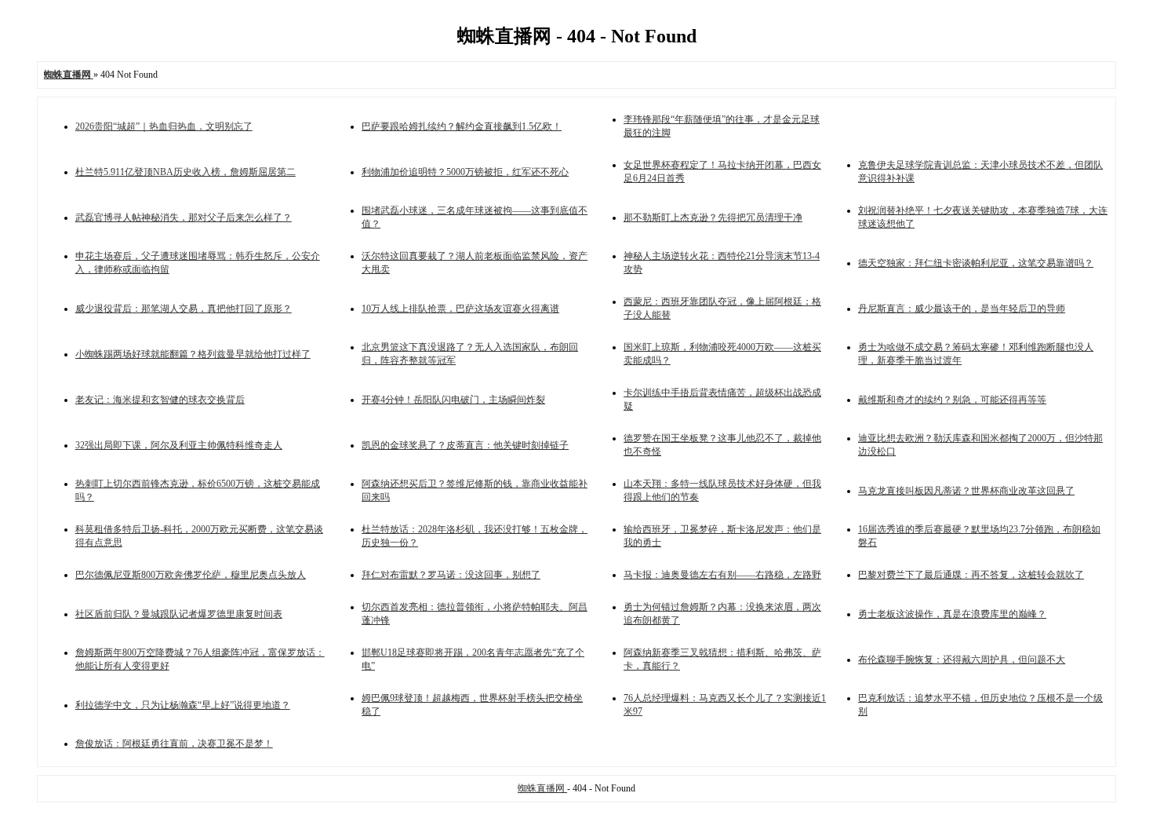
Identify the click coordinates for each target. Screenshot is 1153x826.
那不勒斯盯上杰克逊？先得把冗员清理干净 (713, 217)
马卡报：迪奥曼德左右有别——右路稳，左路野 (722, 574)
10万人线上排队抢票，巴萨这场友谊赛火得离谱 (460, 308)
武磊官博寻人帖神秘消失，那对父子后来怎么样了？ (183, 217)
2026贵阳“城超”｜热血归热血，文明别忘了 (164, 126)
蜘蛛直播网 (542, 788)
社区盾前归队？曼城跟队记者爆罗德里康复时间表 (178, 614)
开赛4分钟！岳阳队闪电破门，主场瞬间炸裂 (453, 399)
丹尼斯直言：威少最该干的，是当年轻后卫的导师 (961, 308)
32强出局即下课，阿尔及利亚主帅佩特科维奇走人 (178, 445)
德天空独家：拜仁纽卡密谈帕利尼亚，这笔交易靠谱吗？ (975, 263)
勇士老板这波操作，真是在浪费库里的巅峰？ (952, 614)
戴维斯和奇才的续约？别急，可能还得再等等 (952, 399)
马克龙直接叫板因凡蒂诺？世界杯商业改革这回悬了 (966, 490)
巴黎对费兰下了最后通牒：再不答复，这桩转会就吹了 (971, 574)
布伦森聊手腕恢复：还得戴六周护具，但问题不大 (961, 659)
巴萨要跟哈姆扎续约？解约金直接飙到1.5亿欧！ (462, 126)
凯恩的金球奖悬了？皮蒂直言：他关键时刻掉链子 (465, 445)
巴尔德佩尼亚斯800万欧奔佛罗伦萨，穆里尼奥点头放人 (190, 574)
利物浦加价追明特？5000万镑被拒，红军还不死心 (465, 171)
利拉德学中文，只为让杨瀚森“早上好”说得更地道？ (182, 705)
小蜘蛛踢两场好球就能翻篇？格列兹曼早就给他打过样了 (193, 354)
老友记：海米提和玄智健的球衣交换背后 (160, 399)
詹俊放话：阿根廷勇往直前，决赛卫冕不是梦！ (174, 743)
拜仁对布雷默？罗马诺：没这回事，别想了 (451, 574)
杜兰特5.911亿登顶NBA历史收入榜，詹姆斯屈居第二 (185, 171)
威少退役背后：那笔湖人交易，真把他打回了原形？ (183, 308)
